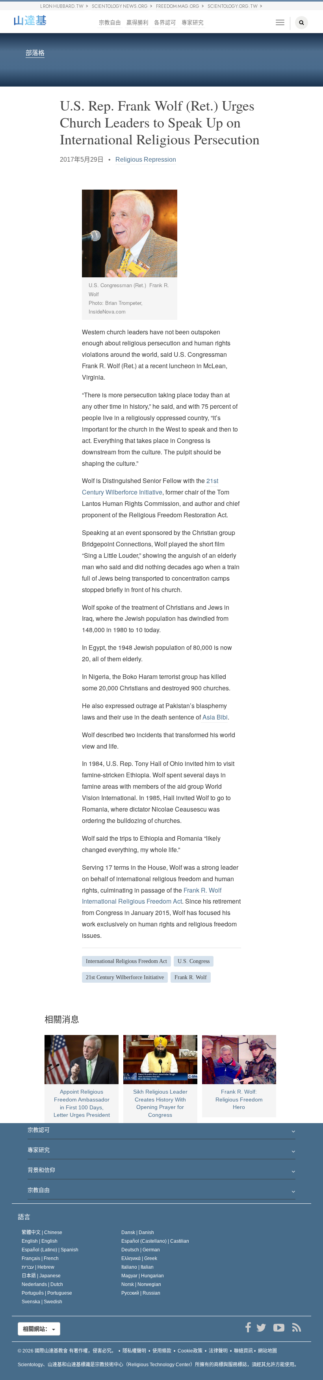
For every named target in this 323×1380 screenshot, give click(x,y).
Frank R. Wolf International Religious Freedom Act (151, 896)
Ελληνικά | (139, 1258)
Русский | (140, 1293)
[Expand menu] (161, 1132)
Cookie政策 (190, 1351)
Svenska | (42, 1301)
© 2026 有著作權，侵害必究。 (67, 1351)
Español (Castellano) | (155, 1241)
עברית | (38, 1267)
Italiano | (137, 1267)
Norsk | (141, 1284)
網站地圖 (267, 1351)
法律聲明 (218, 1351)
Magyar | (142, 1276)
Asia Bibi (214, 716)
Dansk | (137, 1232)
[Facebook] (248, 1327)
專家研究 (193, 23)
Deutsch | (140, 1250)
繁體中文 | (42, 1232)
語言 (24, 1217)
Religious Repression (145, 159)
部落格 (35, 53)
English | (40, 1241)
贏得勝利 (137, 23)
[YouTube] (279, 1327)
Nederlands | (42, 1284)
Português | (47, 1293)
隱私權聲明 (134, 1351)
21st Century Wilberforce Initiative (150, 486)
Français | (40, 1258)
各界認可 (165, 23)
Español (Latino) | (50, 1250)
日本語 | (41, 1276)
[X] (261, 1327)
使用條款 (161, 1351)
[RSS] (296, 1327)
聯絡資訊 (243, 1351)
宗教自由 (110, 23)
